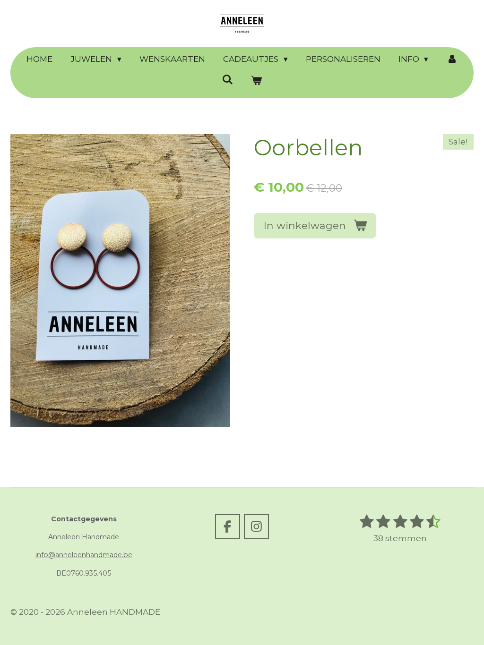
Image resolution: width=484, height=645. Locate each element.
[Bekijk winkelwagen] (256, 81)
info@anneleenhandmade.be (83, 555)
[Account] (452, 59)
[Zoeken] (227, 80)
